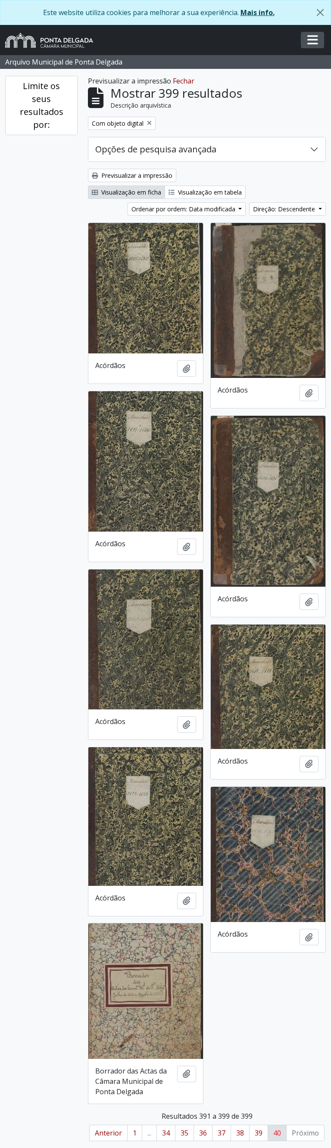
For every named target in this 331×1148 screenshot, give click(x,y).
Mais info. (257, 12)
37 (221, 1133)
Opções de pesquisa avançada (155, 149)
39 (258, 1133)
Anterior (108, 1133)
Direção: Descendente (285, 209)
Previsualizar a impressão (136, 175)
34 (166, 1133)
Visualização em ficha (130, 192)
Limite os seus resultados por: (41, 105)
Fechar (183, 81)
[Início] (52, 40)
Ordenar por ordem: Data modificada (184, 209)
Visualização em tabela (209, 192)
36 (203, 1133)
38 (240, 1133)
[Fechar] (320, 12)
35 (184, 1133)
